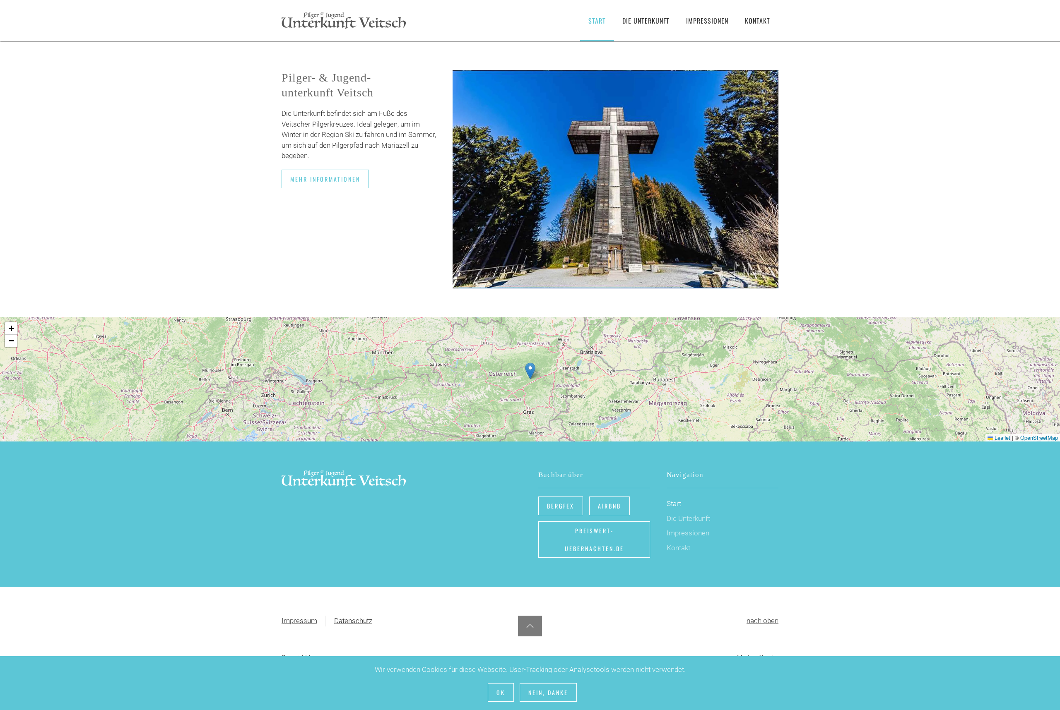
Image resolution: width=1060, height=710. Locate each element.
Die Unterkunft (688, 518)
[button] (530, 370)
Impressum (299, 620)
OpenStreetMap (1039, 437)
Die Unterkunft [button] (646, 21)
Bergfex (560, 505)
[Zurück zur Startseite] (344, 20)
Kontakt (678, 548)
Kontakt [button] (757, 21)
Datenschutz (353, 620)
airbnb (609, 505)
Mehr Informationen (325, 179)
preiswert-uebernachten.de (594, 539)
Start (597, 21)
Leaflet (1001, 437)
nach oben (762, 620)
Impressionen (707, 21)
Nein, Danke (548, 692)
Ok (500, 692)
